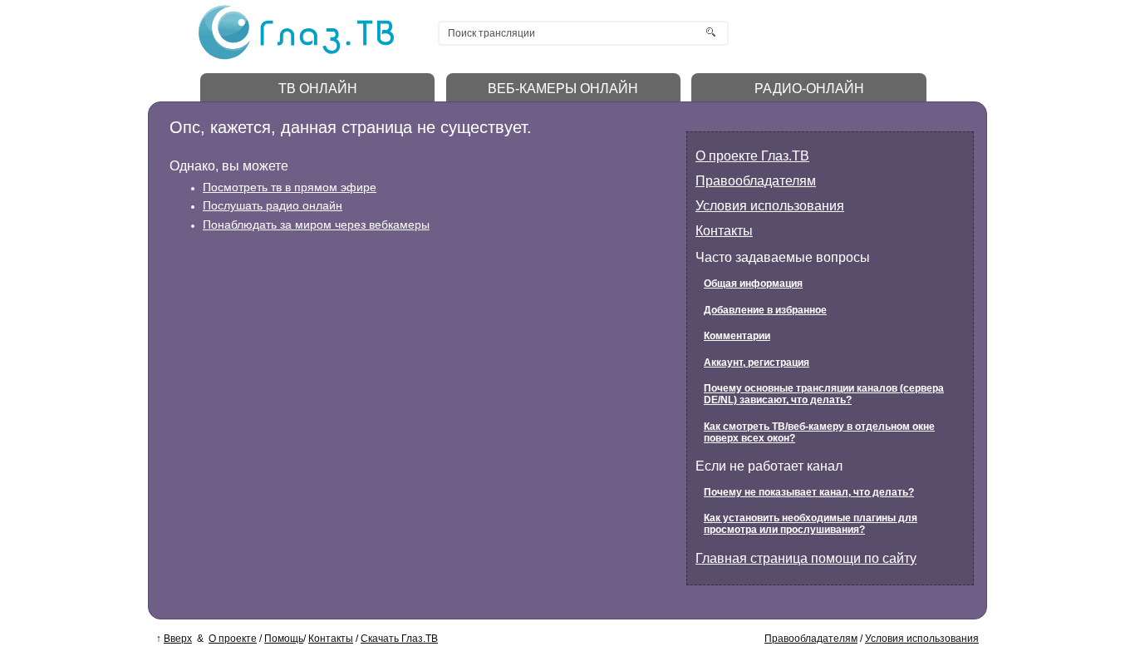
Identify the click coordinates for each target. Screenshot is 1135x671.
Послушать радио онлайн (272, 205)
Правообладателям (755, 181)
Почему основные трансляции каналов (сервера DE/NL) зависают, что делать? (824, 394)
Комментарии (737, 336)
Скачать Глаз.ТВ (399, 638)
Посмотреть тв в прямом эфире (289, 187)
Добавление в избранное (765, 310)
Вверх (178, 638)
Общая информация (753, 283)
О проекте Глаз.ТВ (752, 156)
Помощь (283, 638)
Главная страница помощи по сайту (805, 558)
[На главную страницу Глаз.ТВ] (296, 57)
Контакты (724, 231)
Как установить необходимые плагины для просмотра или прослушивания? (810, 523)
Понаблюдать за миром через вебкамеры (316, 224)
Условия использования (769, 206)
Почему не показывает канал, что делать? (809, 492)
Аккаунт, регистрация (756, 362)
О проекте (233, 638)
